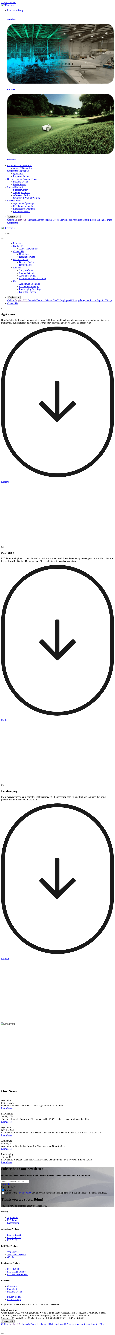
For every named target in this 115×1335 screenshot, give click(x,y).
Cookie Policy (14, 1299)
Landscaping (13, 1223)
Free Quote (12, 1289)
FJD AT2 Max (14, 1234)
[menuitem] (15, 10)
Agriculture (12, 1217)
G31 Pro (11, 1257)
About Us (5, 1061)
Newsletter (9, 1190)
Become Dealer (14, 1291)
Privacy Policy (24, 1192)
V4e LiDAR (13, 1252)
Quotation (12, 1286)
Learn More (6, 1108)
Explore (5, 481)
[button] (57, 1328)
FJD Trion (12, 1220)
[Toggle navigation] (8, 233)
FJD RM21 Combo (16, 1271)
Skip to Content (8, 2)
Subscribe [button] (5, 1184)
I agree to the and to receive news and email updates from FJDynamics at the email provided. (56, 1192)
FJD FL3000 (13, 1269)
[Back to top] (2, 1333)
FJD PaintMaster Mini (17, 1274)
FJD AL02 (12, 1240)
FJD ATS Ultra (14, 1237)
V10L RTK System (16, 1254)
